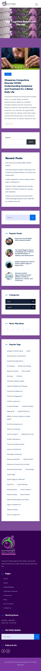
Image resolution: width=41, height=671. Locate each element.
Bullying (10, 376)
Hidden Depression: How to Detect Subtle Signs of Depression (25, 263)
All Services (8, 595)
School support (25, 489)
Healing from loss (27, 434)
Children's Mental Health (15, 381)
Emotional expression (14, 424)
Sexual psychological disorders (18, 499)
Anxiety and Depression (15, 361)
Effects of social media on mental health (18, 417)
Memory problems (13, 459)
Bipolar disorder (12, 371)
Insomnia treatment (14, 449)
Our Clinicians (8, 604)
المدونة (20, 307)
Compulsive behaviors (15, 391)
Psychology (11, 474)
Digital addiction (24, 411)
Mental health (28, 459)
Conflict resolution (13, 401)
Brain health (26, 371)
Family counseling (13, 429)
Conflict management (14, 396)
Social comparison (13, 514)
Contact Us (7, 608)
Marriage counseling (14, 454)
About (6, 583)
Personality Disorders (14, 469)
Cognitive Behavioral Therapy (17, 386)
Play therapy (29, 469)
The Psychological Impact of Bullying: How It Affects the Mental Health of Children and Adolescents (20, 172)
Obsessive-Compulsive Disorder (18, 464)
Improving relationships (15, 444)
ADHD (28, 351)
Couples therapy (12, 406)
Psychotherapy (22, 484)
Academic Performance (15, 351)
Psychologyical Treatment (16, 479)
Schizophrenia (12, 489)
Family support (12, 434)
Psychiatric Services (10, 591)
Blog (8, 74)
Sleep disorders (12, 509)
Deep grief (10, 411)
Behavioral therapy (24, 366)
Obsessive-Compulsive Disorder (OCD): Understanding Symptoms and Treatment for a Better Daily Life (18, 86)
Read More (9, 124)
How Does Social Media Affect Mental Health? (23, 239)
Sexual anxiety (12, 494)
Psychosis (10, 484)
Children (19, 376)
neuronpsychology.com (22, 662)
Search (7, 137)
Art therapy (11, 366)
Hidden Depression (13, 439)
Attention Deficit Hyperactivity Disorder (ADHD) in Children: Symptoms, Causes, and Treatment (19, 189)
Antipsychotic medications (16, 356)
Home (6, 579)
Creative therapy (27, 406)
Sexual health (25, 494)
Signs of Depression (14, 504)
